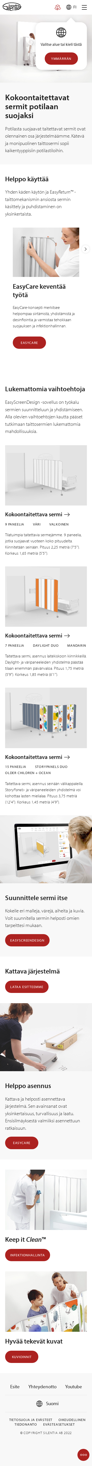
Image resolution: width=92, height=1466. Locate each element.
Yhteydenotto (42, 1386)
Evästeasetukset (59, 1424)
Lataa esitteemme (26, 986)
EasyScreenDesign (27, 940)
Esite (15, 1386)
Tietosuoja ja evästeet (31, 1419)
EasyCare (29, 342)
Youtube (73, 1386)
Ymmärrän (61, 58)
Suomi (52, 1403)
